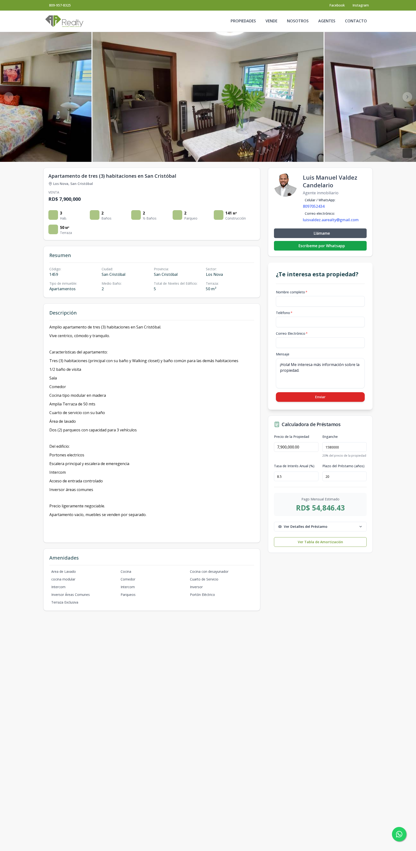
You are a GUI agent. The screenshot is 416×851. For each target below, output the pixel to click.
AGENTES (326, 21)
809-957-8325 (60, 5)
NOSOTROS (298, 21)
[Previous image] (8, 97)
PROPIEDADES (243, 21)
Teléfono (284, 312)
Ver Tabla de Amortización (320, 542)
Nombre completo (291, 292)
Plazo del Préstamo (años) (343, 466)
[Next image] (407, 97)
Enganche (330, 436)
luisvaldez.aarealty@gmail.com (331, 219)
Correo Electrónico (292, 333)
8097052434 (314, 206)
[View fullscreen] (407, 153)
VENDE (271, 21)
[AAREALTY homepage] (64, 21)
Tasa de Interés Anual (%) (294, 466)
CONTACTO (356, 21)
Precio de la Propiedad (291, 436)
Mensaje (282, 354)
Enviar (320, 397)
